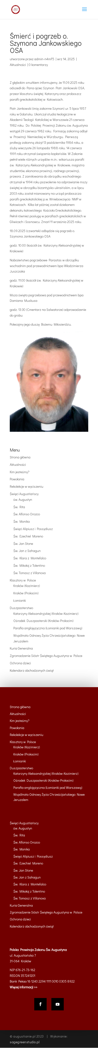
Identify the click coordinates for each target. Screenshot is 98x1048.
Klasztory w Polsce (23, 580)
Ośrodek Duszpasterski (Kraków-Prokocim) (43, 620)
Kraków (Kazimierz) (26, 585)
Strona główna (20, 457)
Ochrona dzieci (20, 663)
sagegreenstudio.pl (24, 1042)
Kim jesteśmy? (19, 472)
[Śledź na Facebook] (40, 1004)
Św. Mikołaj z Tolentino (29, 565)
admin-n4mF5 (44, 59)
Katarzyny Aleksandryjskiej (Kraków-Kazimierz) (45, 613)
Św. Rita (19, 507)
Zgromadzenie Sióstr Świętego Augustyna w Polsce (46, 655)
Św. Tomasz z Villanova (29, 573)
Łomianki (19, 600)
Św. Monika (21, 521)
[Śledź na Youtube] (57, 1004)
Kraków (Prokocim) (26, 593)
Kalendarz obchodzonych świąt (32, 670)
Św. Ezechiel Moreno (28, 536)
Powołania (17, 479)
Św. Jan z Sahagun (27, 550)
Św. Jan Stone (23, 543)
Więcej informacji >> (23, 987)
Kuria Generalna (21, 648)
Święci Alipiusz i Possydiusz (33, 528)
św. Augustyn (22, 499)
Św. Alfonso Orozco (26, 514)
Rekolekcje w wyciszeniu (26, 486)
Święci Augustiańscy (24, 494)
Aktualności (18, 64)
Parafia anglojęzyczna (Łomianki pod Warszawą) (47, 628)
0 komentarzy (38, 64)
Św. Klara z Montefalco (29, 558)
